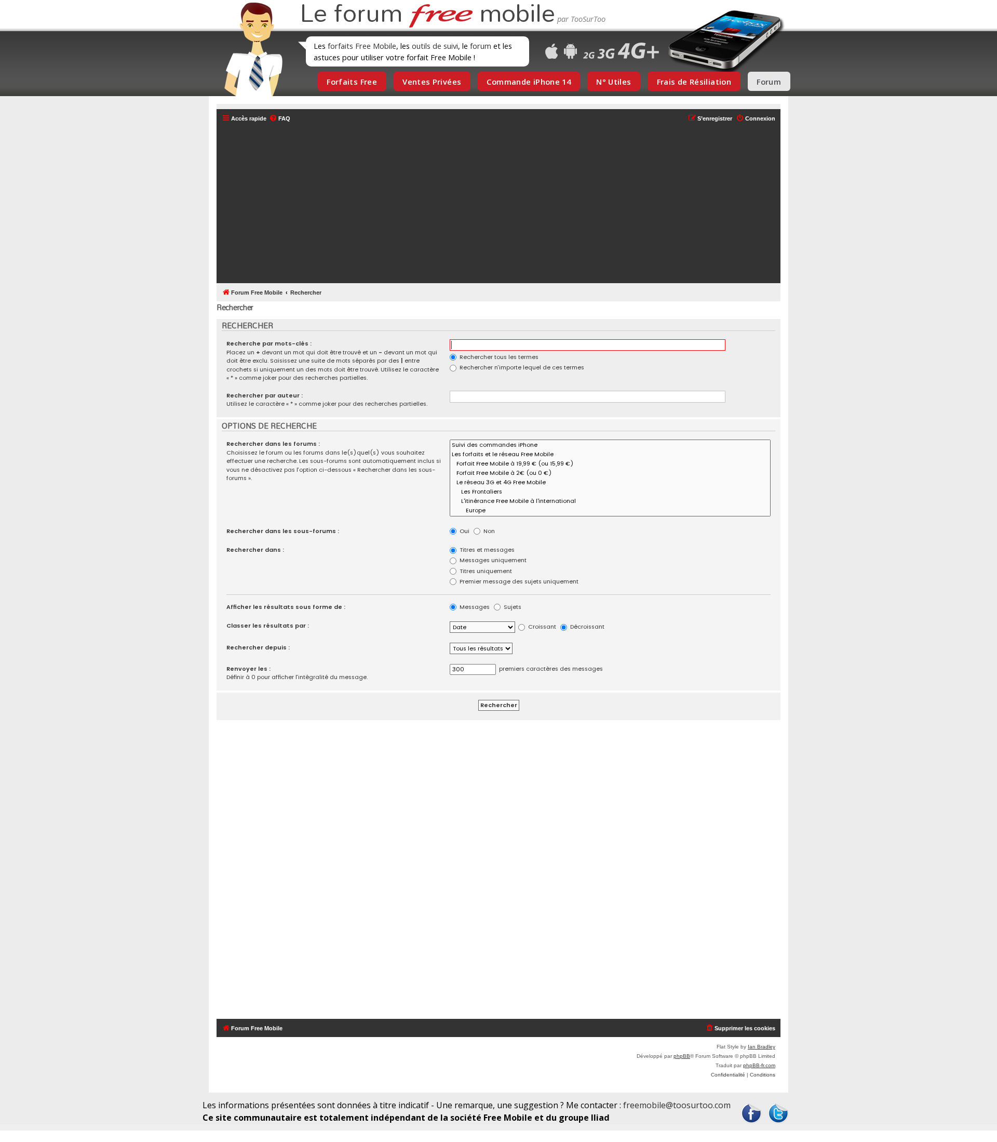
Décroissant (586, 626)
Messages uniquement (492, 560)
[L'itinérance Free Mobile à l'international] (610, 501)
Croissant (541, 626)
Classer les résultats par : (267, 625)
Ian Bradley (761, 1047)
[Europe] (610, 510)
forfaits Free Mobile (362, 46)
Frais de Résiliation (694, 81)
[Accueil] (250, 49)
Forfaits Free (352, 81)
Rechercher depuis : (258, 647)
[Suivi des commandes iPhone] (610, 445)
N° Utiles (613, 81)
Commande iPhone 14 (529, 81)
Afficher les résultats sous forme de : (285, 607)
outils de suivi (435, 46)
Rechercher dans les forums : (273, 444)
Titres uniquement (485, 571)
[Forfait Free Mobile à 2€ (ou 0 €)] (610, 473)
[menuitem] (279, 118)
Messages (474, 607)
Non (488, 531)
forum (480, 46)
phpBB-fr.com (759, 1065)
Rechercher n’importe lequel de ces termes (521, 367)
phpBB (681, 1056)
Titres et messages (486, 550)
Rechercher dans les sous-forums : (282, 531)
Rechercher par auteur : (264, 395)
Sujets (511, 607)
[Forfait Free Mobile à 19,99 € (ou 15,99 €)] (610, 464)
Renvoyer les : (248, 669)
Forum (769, 81)
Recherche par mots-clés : (269, 343)
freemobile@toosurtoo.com (677, 1105)
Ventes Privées (431, 81)
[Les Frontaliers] (610, 492)
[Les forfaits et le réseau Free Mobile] (610, 454)
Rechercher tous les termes (498, 357)
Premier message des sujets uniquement (518, 581)
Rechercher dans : (255, 550)
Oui (463, 531)
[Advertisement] (505, 203)
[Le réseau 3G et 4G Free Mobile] (610, 482)
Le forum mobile (427, 15)
